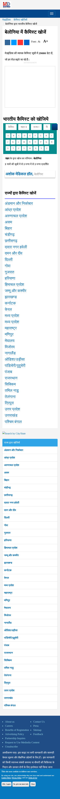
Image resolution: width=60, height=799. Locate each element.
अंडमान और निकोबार (13, 450)
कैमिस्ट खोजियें (20, 19)
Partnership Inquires (15, 738)
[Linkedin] (26, 42)
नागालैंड (8, 622)
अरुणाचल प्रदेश (11, 465)
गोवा (6, 525)
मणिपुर (7, 600)
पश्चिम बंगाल (10, 705)
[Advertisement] (29, 86)
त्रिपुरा (7, 682)
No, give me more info (20, 784)
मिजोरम (7, 615)
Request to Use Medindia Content (22, 742)
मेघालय (7, 607)
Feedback (38, 734)
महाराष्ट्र (8, 592)
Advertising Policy (14, 734)
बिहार (6, 480)
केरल (6, 577)
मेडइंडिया (6, 19)
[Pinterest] (20, 42)
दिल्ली (7, 517)
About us (9, 721)
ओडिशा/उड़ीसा (11, 630)
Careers (9, 725)
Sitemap (37, 730)
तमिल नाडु (9, 667)
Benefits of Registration (17, 730)
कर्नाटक (8, 570)
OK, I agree (6, 784)
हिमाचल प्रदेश (10, 547)
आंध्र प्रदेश (9, 457)
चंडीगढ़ (7, 487)
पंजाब (6, 645)
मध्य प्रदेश (9, 585)
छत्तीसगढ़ (8, 495)
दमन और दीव (10, 510)
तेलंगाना (7, 675)
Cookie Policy (6, 778)
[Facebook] (7, 42)
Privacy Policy (16, 778)
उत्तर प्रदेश (9, 690)
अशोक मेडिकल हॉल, (24, 174)
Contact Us (39, 721)
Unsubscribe (11, 746)
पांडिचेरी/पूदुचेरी (11, 637)
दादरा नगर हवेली (11, 502)
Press (36, 725)
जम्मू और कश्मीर (11, 555)
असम (6, 472)
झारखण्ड (8, 562)
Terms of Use (32, 778)
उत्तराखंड (8, 698)
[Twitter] (14, 42)
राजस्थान (8, 652)
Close (33, 784)
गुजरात (7, 532)
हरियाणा (8, 540)
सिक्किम (8, 660)
